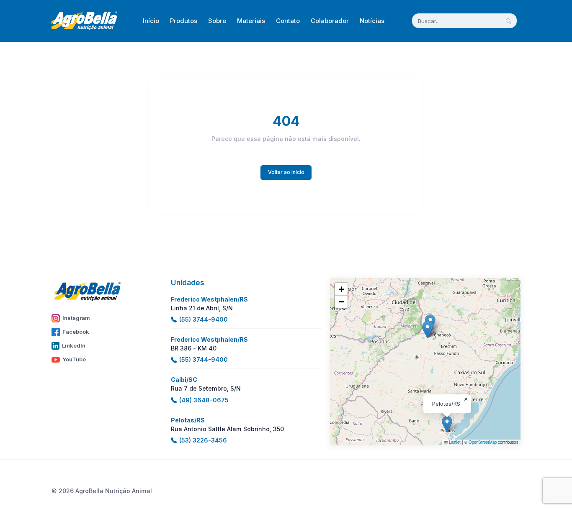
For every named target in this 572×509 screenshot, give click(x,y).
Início (151, 21)
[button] (427, 329)
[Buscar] (508, 20)
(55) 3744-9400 (203, 319)
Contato (288, 21)
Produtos (183, 21)
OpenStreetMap (483, 442)
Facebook (75, 331)
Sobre (217, 21)
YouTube (74, 359)
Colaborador (330, 21)
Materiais (251, 21)
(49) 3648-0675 (204, 400)
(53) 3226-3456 (203, 440)
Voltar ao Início (286, 172)
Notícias (372, 21)
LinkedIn (73, 345)
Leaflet (454, 442)
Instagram (76, 318)
